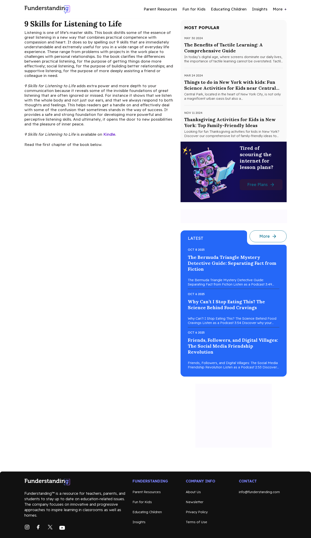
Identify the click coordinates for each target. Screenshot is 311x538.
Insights (259, 9)
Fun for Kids (193, 9)
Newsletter (194, 502)
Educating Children (229, 9)
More (278, 9)
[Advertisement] (234, 216)
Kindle (109, 134)
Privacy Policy (197, 512)
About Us (193, 492)
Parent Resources (160, 9)
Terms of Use (196, 522)
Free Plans (257, 184)
